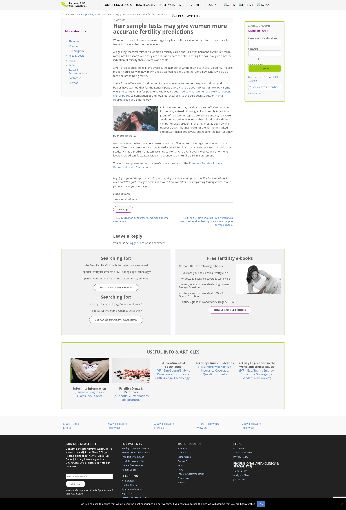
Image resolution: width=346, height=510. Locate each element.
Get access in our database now (116, 319)
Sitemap (73, 83)
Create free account (132, 465)
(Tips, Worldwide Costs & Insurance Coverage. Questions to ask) (215, 368)
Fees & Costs (76, 55)
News (72, 60)
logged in (135, 243)
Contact (214, 4)
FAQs (72, 65)
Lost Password (256, 93)
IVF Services (167, 4)
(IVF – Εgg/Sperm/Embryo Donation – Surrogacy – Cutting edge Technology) (172, 370)
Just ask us (239, 479)
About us (185, 4)
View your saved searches (263, 87)
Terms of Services (243, 452)
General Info (240, 471)
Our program (76, 51)
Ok (261, 504)
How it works (145, 4)
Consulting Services (117, 4)
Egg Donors (128, 493)
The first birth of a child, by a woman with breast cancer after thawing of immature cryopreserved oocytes (206, 221)
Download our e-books (230, 310)
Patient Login (129, 469)
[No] (341, 504)
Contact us (75, 78)
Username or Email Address (262, 38)
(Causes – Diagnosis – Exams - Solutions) (89, 392)
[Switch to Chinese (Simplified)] (186, 15)
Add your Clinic (241, 475)
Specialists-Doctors (132, 489)
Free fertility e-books (133, 456)
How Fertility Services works (137, 452)
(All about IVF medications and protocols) (131, 394)
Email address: (121, 193)
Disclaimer (239, 448)
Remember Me (255, 64)
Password (253, 49)
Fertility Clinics (129, 485)
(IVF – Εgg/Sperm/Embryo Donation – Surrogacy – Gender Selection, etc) (257, 370)
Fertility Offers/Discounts (135, 497)
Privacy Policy (240, 456)
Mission (73, 46)
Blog (199, 4)
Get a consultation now (116, 287)
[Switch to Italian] (263, 4)
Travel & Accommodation (78, 72)
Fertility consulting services (136, 448)
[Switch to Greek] (229, 4)
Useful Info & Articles (133, 461)
